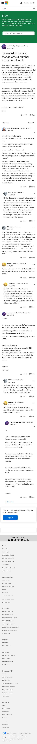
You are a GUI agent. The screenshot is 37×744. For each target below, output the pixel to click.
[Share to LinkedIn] (9, 539)
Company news (6, 711)
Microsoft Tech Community (8, 686)
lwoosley (11, 402)
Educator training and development (10, 627)
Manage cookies (6, 737)
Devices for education (7, 614)
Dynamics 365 (5, 649)
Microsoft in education (7, 611)
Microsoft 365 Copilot (7, 661)
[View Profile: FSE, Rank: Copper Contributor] (5, 194)
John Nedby (11, 46)
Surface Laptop (5, 552)
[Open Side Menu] (2, 2)
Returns (4, 589)
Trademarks (23, 737)
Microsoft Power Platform (8, 655)
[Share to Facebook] (12, 539)
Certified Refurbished (7, 596)
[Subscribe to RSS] (25, 539)
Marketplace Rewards (7, 693)
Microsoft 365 (5, 652)
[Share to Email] (28, 539)
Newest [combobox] (31, 123)
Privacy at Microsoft (7, 714)
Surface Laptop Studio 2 (8, 555)
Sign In (32, 3)
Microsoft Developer (7, 677)
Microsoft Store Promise (8, 599)
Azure (3, 674)
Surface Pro (5, 548)
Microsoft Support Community (12, 25)
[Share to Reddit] (18, 539)
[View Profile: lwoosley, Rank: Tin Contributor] (5, 403)
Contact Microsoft (13, 735)
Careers (4, 705)
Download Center (6, 583)
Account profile (6, 580)
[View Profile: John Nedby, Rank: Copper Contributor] (3, 46)
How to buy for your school (8, 624)
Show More (10, 502)
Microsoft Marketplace (7, 689)
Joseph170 (11, 283)
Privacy (21, 735)
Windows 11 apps (6, 571)
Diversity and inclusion (7, 721)
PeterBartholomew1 (13, 128)
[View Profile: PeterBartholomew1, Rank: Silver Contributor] (4, 129)
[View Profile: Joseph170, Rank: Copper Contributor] (5, 284)
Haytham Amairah (13, 313)
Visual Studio (5, 696)
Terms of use (15, 737)
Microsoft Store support (8, 586)
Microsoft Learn (6, 680)
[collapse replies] (18, 127)
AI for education (6, 633)
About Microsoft (6, 708)
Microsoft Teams (6, 658)
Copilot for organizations (8, 558)
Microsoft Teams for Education (9, 617)
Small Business (5, 665)
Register (26, 3)
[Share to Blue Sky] (22, 539)
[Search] (21, 3)
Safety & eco (5, 739)
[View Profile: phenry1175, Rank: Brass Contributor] (4, 264)
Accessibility (5, 724)
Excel (5, 8)
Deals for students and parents (9, 630)
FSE (9, 193)
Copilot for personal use (8, 561)
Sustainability (5, 727)
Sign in (10, 517)
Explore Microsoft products (8, 567)
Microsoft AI (5, 642)
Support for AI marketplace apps (10, 683)
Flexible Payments (6, 602)
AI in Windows (5, 564)
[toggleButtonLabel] (34, 8)
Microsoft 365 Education (8, 621)
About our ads (21, 739)
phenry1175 (11, 263)
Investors (4, 718)
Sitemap (4, 735)
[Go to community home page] (6, 2)
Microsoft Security (6, 645)
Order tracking (5, 592)
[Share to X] (15, 539)
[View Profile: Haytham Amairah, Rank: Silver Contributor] (4, 314)
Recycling (13, 739)
